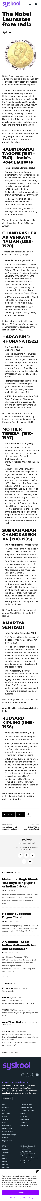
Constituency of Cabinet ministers (10, 828)
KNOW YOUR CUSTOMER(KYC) (31, 828)
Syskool (7, 32)
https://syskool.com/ (27, 843)
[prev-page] (3, 976)
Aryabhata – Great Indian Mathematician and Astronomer (19, 945)
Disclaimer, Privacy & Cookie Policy (21, 1198)
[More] (28, 814)
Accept (21, 1193)
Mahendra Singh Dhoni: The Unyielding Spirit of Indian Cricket (20, 883)
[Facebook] (20, 855)
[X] (24, 861)
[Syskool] (8, 851)
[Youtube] (30, 861)
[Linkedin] (32, 855)
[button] (37, 1172)
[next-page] (7, 976)
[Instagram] (26, 855)
